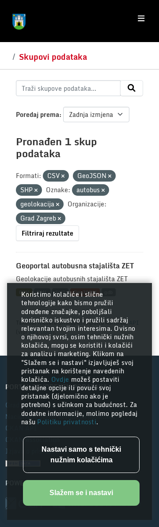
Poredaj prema (37, 114)
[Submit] (131, 88)
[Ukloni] (62, 176)
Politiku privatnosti (66, 422)
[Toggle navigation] (141, 18)
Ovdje (61, 379)
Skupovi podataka (53, 56)
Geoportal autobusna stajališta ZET (75, 265)
